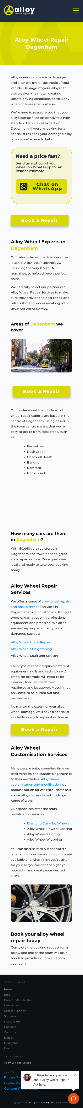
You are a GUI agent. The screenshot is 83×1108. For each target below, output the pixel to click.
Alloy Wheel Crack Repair (30, 642)
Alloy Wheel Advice (17, 1062)
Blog (7, 994)
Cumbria (10, 1032)
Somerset (11, 1016)
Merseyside (12, 1021)
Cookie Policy (14, 1083)
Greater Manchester (18, 1000)
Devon (8, 1048)
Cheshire (10, 1027)
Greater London (15, 1011)
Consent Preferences (20, 1088)
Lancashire (11, 1005)
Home (8, 989)
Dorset (9, 1037)
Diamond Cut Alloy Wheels (48, 823)
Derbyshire (12, 1043)
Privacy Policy (15, 1077)
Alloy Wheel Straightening (31, 649)
